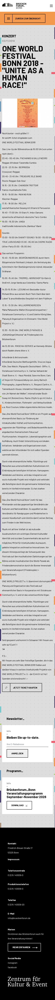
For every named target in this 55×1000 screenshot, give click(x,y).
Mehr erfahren (22, 947)
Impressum (13, 859)
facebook (12, 967)
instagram (12, 962)
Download (17, 805)
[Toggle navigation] (51, 6)
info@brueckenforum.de (19, 918)
